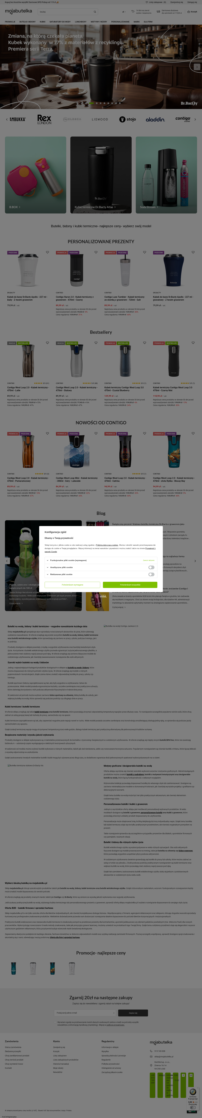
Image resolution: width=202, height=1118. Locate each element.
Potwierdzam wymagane (72, 584)
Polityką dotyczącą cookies (107, 545)
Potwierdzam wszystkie (130, 584)
